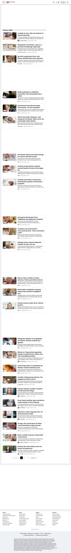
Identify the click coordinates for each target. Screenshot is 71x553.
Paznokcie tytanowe (56, 515)
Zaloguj (63, 2)
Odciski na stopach (6, 524)
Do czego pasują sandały (24, 518)
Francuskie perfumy (6, 514)
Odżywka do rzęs (39, 514)
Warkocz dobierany (56, 518)
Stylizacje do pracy (22, 521)
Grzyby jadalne (55, 523)
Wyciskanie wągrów (39, 521)
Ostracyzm (54, 521)
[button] (57, 2)
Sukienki (54, 524)
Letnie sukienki (22, 517)
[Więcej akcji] (45, 33)
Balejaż (37, 517)
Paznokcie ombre (6, 521)
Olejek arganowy (6, 518)
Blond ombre (5, 517)
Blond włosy (5, 520)
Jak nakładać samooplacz (7, 523)
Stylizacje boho (22, 524)
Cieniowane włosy (39, 515)
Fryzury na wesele (55, 514)
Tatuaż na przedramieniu (40, 524)
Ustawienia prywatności (41, 535)
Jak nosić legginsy (22, 520)
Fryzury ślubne (22, 515)
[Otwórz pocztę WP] (54, 2)
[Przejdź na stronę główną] (3, 3)
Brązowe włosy (39, 520)
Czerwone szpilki (39, 518)
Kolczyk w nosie (39, 523)
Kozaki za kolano (22, 514)
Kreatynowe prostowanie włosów (9, 515)
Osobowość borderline (56, 517)
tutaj (41, 550)
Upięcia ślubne (55, 520)
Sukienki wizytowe (22, 523)
